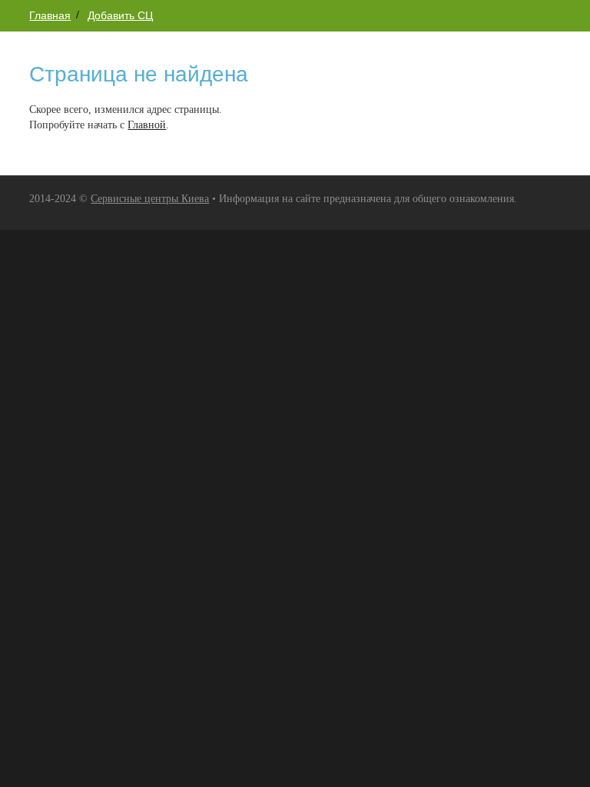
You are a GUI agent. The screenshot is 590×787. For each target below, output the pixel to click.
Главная (50, 15)
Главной (147, 125)
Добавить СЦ (120, 15)
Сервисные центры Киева (150, 198)
